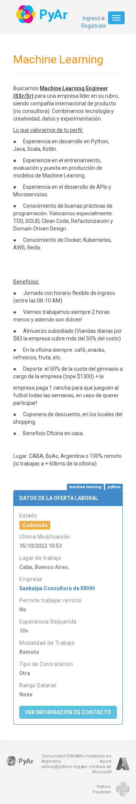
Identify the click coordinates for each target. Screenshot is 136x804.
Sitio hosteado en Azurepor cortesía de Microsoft (93, 764)
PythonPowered (102, 789)
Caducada (34, 525)
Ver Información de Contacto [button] (68, 712)
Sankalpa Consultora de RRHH (57, 588)
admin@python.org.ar (63, 766)
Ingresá (91, 18)
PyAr (42, 14)
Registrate (93, 26)
